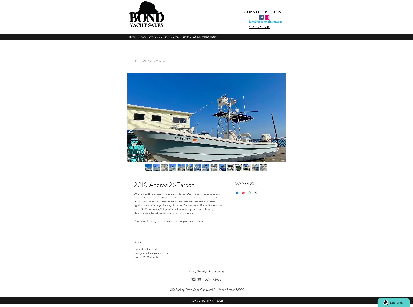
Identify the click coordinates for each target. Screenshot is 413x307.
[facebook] (261, 17)
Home (137, 61)
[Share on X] (255, 193)
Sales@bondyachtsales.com (206, 271)
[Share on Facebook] (237, 193)
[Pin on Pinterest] (243, 193)
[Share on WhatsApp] (249, 193)
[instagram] (267, 17)
